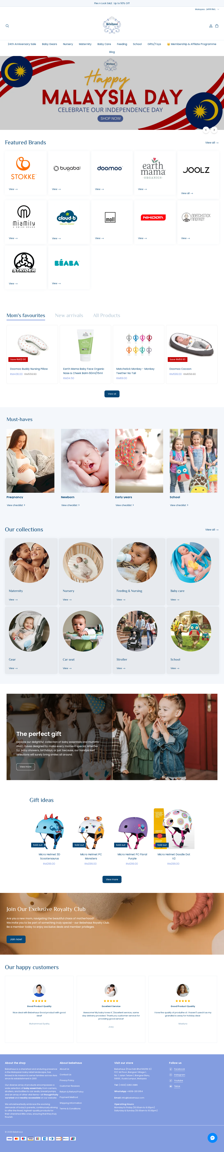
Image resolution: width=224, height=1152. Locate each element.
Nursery (68, 44)
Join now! (16, 939)
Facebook (179, 1069)
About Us (64, 1069)
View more (25, 766)
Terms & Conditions (70, 1108)
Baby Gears (49, 44)
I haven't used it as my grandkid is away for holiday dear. (182, 1011)
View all (112, 393)
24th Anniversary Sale (22, 44)
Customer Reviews (70, 1085)
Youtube (178, 1080)
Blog (112, 52)
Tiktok (177, 1086)
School (137, 44)
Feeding (122, 44)
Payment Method (69, 1097)
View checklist (15, 505)
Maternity (85, 44)
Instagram (179, 1074)
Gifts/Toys (154, 44)
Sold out (49, 854)
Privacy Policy (67, 1080)
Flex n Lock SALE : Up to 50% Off (112, 3)
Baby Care (104, 44)
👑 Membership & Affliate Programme (191, 44)
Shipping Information (71, 1103)
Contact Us (65, 1074)
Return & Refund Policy (71, 1091)
